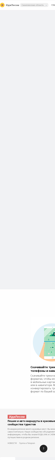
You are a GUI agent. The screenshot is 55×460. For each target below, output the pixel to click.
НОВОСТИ (12, 443)
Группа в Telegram (27, 443)
